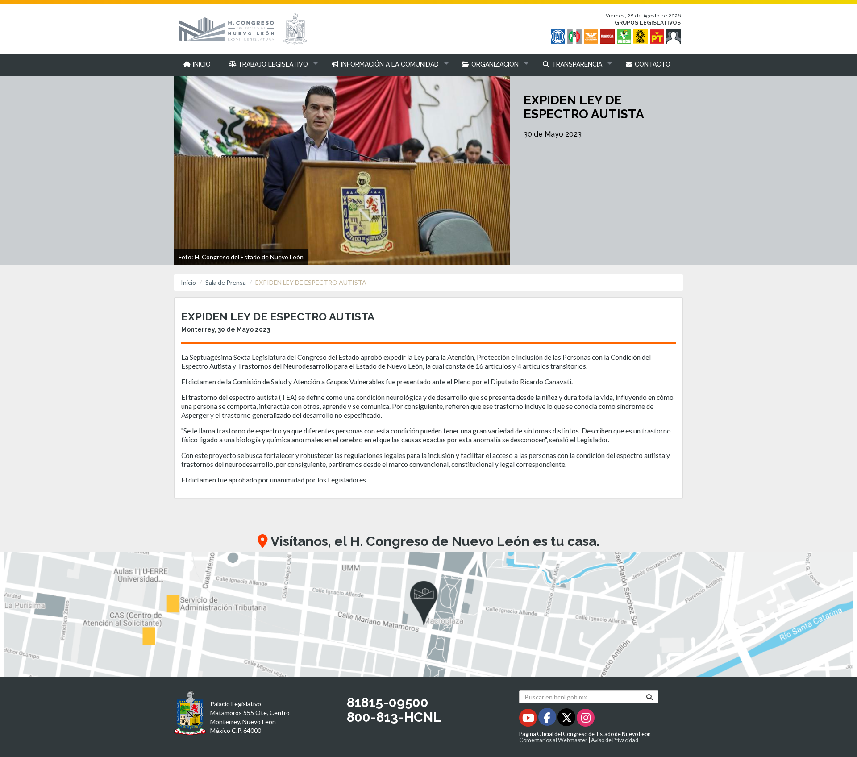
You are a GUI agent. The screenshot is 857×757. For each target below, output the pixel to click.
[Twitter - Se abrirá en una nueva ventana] (567, 719)
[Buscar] (649, 696)
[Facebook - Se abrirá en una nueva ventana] (547, 719)
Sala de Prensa (225, 282)
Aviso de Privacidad (614, 740)
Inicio (188, 282)
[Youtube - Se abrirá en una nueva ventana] (528, 719)
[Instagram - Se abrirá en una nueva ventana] (586, 719)
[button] (271, 64)
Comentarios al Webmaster (553, 740)
